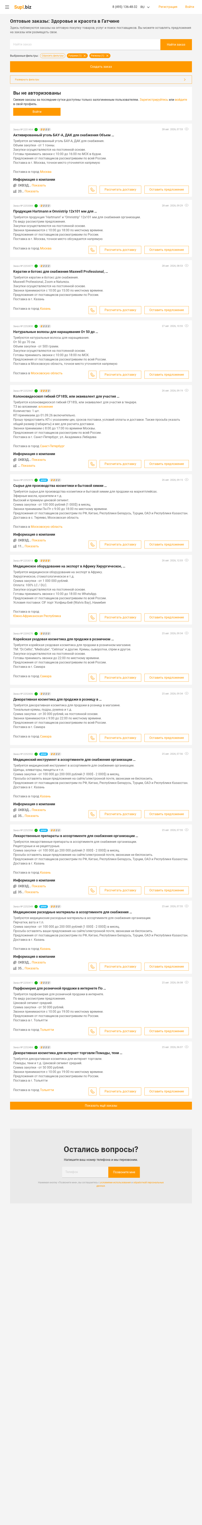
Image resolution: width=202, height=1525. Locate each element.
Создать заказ (101, 67)
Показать (39, 185)
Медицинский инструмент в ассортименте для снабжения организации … (74, 759)
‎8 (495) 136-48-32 (124, 7)
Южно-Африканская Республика (37, 616)
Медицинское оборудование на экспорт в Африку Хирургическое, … (69, 566)
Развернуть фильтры (27, 79)
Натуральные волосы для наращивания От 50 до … (55, 332)
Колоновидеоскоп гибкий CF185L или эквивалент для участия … (66, 396)
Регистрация (168, 6)
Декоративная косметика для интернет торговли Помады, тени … (67, 1053)
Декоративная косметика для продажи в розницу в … (57, 699)
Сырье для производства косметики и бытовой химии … (60, 486)
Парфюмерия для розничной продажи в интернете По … (59, 988)
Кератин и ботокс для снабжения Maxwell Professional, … (60, 271)
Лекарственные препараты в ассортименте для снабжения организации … (75, 836)
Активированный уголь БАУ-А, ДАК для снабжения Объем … (63, 135)
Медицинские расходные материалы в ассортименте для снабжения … (72, 912)
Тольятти (47, 1030)
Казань (45, 308)
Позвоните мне (124, 1172)
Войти (189, 6)
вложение (45, 406)
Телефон (71, 1172)
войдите (181, 100)
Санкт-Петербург (52, 446)
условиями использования (115, 1182)
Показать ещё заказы (101, 1105)
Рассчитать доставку (120, 189)
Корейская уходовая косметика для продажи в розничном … (63, 639)
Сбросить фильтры (53, 55)
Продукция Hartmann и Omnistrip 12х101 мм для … (55, 211)
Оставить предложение (166, 189)
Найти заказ (22, 44)
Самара (45, 676)
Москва (45, 172)
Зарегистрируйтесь (154, 100)
